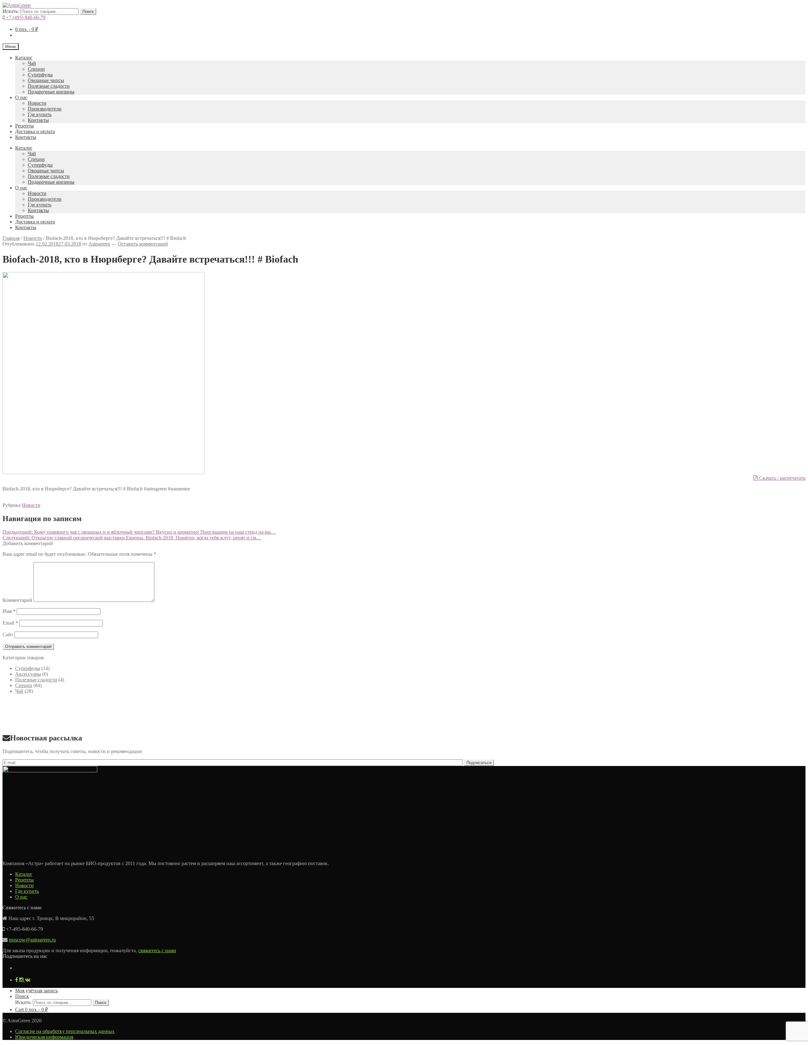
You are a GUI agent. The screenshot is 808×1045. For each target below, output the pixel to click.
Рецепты (24, 125)
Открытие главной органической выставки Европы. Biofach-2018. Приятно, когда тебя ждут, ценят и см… (132, 537)
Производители (45, 108)
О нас (21, 97)
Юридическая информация (44, 1037)
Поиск (88, 11)
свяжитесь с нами (157, 950)
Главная (11, 238)
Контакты (38, 120)
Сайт (8, 634)
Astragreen (99, 243)
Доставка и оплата (35, 131)
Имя (9, 611)
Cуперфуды (40, 74)
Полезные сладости (49, 86)
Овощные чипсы (46, 80)
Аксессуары (28, 674)
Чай (32, 63)
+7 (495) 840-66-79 (25, 17)
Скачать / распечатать (781, 478)
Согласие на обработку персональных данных (65, 1031)
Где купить (39, 114)
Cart (31, 1009)
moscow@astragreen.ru (32, 939)
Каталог (24, 57)
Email (10, 623)
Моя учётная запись (36, 990)
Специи (36, 69)
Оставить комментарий (143, 243)
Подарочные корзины (51, 91)
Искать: (11, 11)
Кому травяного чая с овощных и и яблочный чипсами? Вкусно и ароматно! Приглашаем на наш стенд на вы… (139, 532)
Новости (37, 103)
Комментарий (17, 600)
